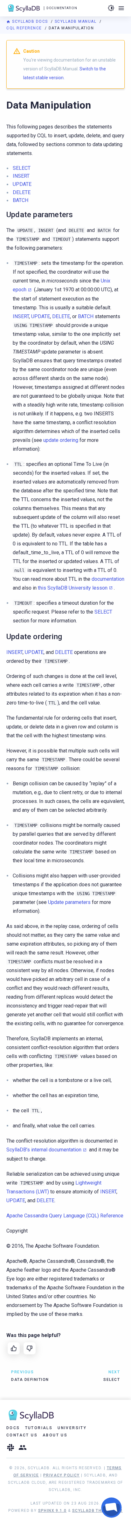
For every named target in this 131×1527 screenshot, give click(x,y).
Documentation (61, 8)
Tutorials (39, 1428)
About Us (55, 1435)
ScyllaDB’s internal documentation (43, 1150)
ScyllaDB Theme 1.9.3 (97, 1510)
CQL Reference (24, 28)
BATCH (20, 200)
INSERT (21, 176)
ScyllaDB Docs (30, 21)
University (72, 1428)
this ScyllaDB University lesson (72, 588)
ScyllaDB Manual (76, 21)
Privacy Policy (61, 1475)
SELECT (22, 168)
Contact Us (22, 1435)
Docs (13, 1428)
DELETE (22, 192)
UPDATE (22, 184)
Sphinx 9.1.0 (52, 1510)
